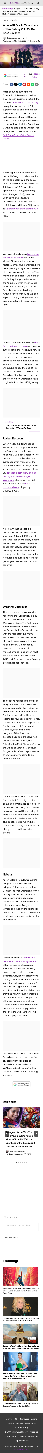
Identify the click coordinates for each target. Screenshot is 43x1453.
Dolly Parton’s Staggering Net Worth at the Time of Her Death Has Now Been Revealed (21, 1319)
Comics (10, 1423)
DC (15, 1419)
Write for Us (30, 1423)
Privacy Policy (11, 1436)
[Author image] (4, 38)
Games (19, 1423)
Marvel (9, 1419)
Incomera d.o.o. (21, 1449)
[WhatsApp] (32, 84)
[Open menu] (5, 3)
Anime (34, 1419)
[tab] (16, 1162)
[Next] (36, 1134)
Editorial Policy (21, 1427)
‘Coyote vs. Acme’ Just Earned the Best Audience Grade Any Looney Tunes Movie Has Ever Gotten (21, 1347)
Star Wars (24, 1419)
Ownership (33, 1436)
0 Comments (34, 41)
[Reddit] (28, 84)
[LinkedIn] (20, 84)
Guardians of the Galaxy (25, 102)
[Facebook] (11, 84)
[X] (16, 84)
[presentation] (21, 1117)
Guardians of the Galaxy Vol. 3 (21, 208)
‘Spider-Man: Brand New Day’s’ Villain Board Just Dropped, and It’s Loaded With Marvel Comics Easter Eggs (21, 1290)
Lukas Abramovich (17, 38)
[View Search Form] (38, 3)
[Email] (37, 84)
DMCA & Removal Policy (16, 1432)
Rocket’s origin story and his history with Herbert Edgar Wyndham (19, 476)
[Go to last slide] (7, 1134)
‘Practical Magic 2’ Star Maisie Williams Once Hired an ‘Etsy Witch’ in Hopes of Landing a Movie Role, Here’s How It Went (20, 1376)
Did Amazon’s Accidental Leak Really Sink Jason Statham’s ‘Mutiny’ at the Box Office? (20, 1405)
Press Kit (34, 1432)
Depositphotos (22, 1440)
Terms (23, 1436)
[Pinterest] (24, 84)
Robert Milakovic (19, 1151)
